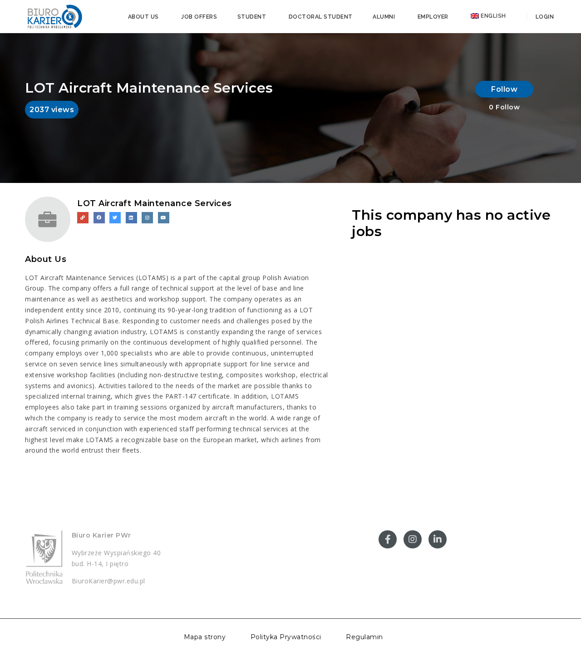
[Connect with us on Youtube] (163, 217)
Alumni (384, 17)
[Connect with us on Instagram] (147, 217)
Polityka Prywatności (286, 637)
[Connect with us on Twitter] (115, 217)
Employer (433, 17)
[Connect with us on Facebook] (99, 217)
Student (251, 17)
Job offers (199, 17)
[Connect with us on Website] (83, 217)
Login (544, 17)
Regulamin (364, 637)
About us (143, 17)
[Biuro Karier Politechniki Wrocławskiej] (54, 16)
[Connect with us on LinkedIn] (131, 217)
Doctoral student (321, 17)
